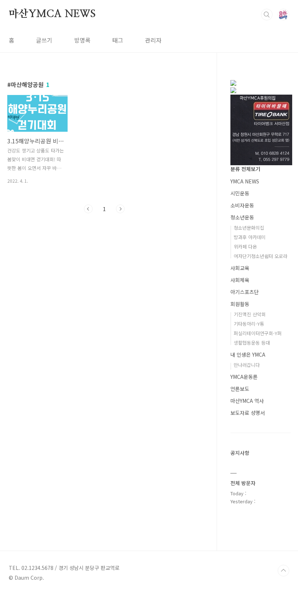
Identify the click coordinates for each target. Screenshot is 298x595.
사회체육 (239, 279)
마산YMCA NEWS (52, 14)
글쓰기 (44, 40)
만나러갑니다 (247, 364)
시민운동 (239, 193)
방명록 (82, 40)
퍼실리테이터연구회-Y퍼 (258, 333)
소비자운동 (242, 205)
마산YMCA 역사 (247, 400)
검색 (266, 14)
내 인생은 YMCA (247, 354)
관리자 (153, 40)
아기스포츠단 (244, 291)
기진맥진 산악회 (250, 314)
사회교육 (239, 267)
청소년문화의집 (249, 227)
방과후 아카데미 (250, 237)
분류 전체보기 (245, 168)
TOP (283, 570)
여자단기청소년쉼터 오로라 (260, 256)
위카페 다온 (245, 246)
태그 (117, 40)
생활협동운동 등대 (252, 342)
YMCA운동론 (244, 376)
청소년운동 (242, 217)
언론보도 (239, 388)
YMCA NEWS (244, 181)
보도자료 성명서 (247, 412)
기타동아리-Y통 (249, 323)
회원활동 (239, 304)
